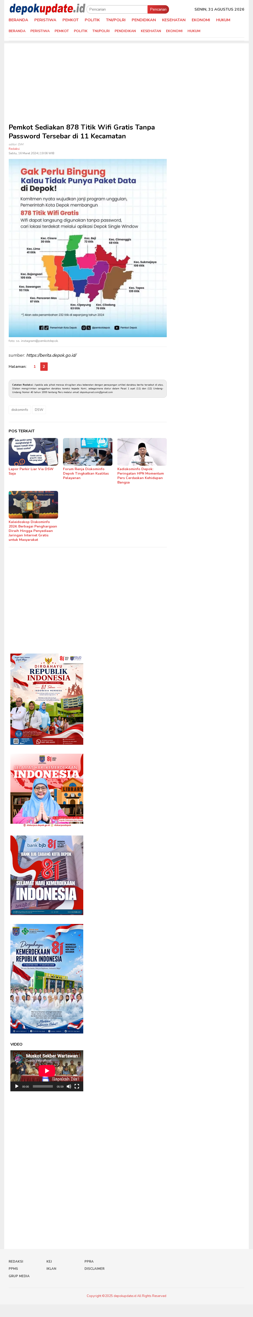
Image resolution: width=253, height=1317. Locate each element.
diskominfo (19, 409)
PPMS (13, 1269)
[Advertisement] (126, 77)
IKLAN (51, 1269)
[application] (46, 1070)
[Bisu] (68, 1086)
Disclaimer (94, 1269)
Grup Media (19, 1276)
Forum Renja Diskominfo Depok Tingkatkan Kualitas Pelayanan (86, 473)
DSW (39, 409)
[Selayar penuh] (76, 1086)
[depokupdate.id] (47, 9)
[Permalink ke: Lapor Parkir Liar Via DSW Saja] (33, 452)
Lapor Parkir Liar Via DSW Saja (31, 471)
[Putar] (16, 1086)
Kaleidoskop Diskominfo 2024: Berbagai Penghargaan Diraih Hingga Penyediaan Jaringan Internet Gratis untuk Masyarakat (33, 531)
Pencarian (158, 9)
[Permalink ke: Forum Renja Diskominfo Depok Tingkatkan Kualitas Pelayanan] (87, 452)
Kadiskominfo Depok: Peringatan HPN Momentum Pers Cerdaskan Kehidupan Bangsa (140, 476)
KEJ (49, 1261)
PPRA (89, 1261)
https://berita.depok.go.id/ (51, 355)
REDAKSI (16, 1261)
